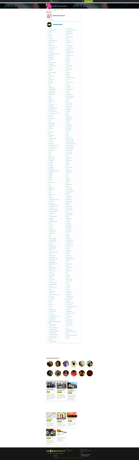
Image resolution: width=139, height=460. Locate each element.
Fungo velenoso (51, 182)
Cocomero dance (51, 135)
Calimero (50, 86)
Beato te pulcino (51, 75)
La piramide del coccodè (70, 52)
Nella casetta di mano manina (71, 143)
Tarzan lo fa (68, 269)
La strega (67, 64)
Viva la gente (51, 19)
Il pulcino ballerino (52, 269)
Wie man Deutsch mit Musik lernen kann (50, 419)
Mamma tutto (68, 111)
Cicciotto (50, 119)
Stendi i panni (68, 260)
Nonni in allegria (69, 157)
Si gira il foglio (68, 243)
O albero (67, 162)
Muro (67, 133)
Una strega (68, 314)
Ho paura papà (51, 208)
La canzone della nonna (53, 329)
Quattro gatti (68, 221)
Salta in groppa (68, 231)
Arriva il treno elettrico (52, 62)
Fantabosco (50, 174)
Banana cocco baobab (52, 72)
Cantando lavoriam (52, 87)
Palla (67, 175)
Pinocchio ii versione (69, 208)
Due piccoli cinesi (51, 158)
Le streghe (68, 91)
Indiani (50, 289)
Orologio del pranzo (69, 170)
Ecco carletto (51, 162)
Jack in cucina (51, 304)
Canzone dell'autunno (52, 89)
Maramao (67, 114)
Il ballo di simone (52, 233)
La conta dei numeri (69, 28)
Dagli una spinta (51, 143)
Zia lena (67, 338)
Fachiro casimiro (51, 172)
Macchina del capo (69, 106)
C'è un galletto (51, 106)
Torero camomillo (69, 280)
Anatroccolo (51, 50)
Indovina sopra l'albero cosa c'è (54, 294)
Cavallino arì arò (51, 104)
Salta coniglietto (68, 230)
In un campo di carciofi (53, 287)
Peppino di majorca (69, 189)
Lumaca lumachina (69, 104)
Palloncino (68, 177)
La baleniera (51, 313)
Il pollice (50, 265)
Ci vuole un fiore (51, 114)
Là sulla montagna (69, 65)
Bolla (49, 84)
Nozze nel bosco (68, 160)
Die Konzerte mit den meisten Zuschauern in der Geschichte (72, 419)
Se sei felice (68, 236)
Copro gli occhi (51, 141)
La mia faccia (68, 40)
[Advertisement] (87, 15)
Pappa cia (67, 186)
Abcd (49, 33)
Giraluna (50, 196)
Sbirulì (67, 233)
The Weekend (49, 420)
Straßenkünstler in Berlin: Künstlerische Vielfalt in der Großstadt (61, 390)
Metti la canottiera (69, 118)
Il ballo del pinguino (52, 230)
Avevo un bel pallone (52, 65)
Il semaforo (51, 272)
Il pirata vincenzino (52, 262)
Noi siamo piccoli (69, 150)
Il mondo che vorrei (52, 255)
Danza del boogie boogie (53, 147)
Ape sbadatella (51, 57)
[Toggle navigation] (47, 1)
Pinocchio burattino (69, 206)
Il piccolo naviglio (52, 260)
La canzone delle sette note (53, 334)
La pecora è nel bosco (69, 48)
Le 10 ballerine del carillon (70, 77)
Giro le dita (51, 197)
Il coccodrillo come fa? (52, 241)
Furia (49, 184)
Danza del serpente (52, 148)
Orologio (67, 169)
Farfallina (50, 177)
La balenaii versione (52, 311)
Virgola (67, 328)
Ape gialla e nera (51, 55)
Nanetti (67, 135)
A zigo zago (50, 31)
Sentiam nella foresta (69, 241)
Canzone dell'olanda (52, 92)
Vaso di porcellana (69, 321)
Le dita (67, 80)
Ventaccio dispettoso (69, 324)
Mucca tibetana (68, 130)
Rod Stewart (70, 421)
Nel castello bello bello (70, 141)
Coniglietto (50, 140)
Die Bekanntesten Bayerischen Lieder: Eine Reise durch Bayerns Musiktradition (72, 390)
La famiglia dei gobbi (69, 33)
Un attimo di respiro (69, 297)
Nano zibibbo (68, 136)
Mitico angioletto (69, 125)
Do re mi (50, 155)
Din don (50, 153)
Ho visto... (50, 214)
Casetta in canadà (51, 101)
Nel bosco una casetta (69, 140)
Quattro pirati (68, 223)
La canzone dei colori (52, 324)
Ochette (67, 165)
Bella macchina (51, 79)
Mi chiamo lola (68, 119)
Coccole (50, 133)
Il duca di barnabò (52, 245)
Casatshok (50, 99)
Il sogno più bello (52, 274)
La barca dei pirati (52, 314)
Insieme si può (51, 296)
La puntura (68, 58)
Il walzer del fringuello (52, 284)
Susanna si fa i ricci (69, 267)
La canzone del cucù (52, 326)
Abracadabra (51, 35)
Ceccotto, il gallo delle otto (53, 108)
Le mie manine (68, 86)
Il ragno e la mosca (52, 270)
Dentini (50, 152)
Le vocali (67, 92)
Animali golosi (51, 52)
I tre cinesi (50, 226)
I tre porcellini (51, 228)
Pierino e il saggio (69, 201)
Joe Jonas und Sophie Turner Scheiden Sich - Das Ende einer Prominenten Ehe (51, 389)
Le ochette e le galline (69, 89)
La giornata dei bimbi (69, 36)
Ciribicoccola (51, 128)
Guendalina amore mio (53, 204)
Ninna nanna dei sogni (70, 147)
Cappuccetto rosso (52, 94)
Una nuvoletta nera (69, 311)
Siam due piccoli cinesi (69, 245)
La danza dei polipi (69, 31)
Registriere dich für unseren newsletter (86, 454)
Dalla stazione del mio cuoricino (54, 145)
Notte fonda (68, 158)
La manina (68, 38)
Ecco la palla (51, 163)
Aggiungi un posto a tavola (53, 40)
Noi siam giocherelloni (69, 148)
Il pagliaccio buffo (52, 257)
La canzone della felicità (53, 327)
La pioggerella (68, 50)
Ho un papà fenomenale (53, 211)
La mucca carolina (69, 45)
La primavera (68, 53)
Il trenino (50, 277)
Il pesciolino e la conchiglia (53, 258)
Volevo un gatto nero (69, 330)
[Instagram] (56, 456)
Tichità (67, 274)
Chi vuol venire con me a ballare (54, 113)
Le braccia (67, 79)
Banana (50, 70)
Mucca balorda (68, 128)
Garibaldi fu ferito (52, 189)
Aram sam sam (51, 58)
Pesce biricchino (68, 192)
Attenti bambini (51, 64)
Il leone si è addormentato (53, 252)
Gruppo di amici (51, 202)
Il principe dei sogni (52, 267)
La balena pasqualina (52, 309)
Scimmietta (68, 235)
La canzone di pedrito (52, 337)
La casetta (50, 339)
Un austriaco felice (69, 299)
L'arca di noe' (68, 75)
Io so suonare (51, 299)
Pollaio (67, 211)
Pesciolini (67, 194)
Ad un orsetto (51, 38)
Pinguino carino (68, 202)
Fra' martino (51, 179)
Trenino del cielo (69, 291)
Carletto (50, 96)
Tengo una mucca (69, 270)
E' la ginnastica (51, 160)
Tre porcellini (68, 287)
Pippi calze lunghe (69, 209)
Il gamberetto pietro (52, 247)
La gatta (67, 35)
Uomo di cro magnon (69, 319)
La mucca (67, 43)
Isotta (50, 301)
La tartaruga (68, 67)
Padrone (67, 174)
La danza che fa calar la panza (71, 30)
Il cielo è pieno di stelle (53, 240)
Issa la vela (51, 302)
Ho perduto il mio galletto (53, 209)
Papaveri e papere (69, 184)
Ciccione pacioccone (52, 118)
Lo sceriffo (68, 99)
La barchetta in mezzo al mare (54, 316)
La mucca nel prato (69, 47)
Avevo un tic (51, 67)
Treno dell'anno (68, 292)
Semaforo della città (69, 240)
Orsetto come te (68, 172)
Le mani (67, 84)
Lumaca (67, 101)
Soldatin (67, 253)
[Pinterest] (55, 456)
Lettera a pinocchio (69, 97)
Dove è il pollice (51, 157)
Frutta (50, 180)
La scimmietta (68, 60)
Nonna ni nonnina (69, 153)
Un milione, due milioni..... (70, 302)
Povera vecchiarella (69, 213)
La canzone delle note (52, 332)
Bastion (50, 74)
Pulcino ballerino (69, 214)
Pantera (67, 182)
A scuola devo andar (52, 30)
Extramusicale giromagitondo (53, 170)
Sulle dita (67, 265)
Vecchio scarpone (69, 323)
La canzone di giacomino (53, 336)
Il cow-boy (50, 243)
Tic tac (67, 272)
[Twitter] (57, 456)
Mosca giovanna (68, 126)
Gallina (50, 186)
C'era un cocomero (52, 109)
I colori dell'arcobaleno (53, 216)
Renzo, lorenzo (68, 228)
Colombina (50, 136)
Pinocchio (67, 204)
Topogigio (67, 277)
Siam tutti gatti (68, 247)
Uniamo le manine (69, 316)
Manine (67, 113)
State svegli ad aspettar (70, 258)
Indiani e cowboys (52, 291)
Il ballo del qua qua (52, 231)
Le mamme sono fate (69, 82)
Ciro (49, 130)
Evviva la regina (51, 169)
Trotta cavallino (68, 294)
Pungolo (67, 216)
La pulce (67, 57)
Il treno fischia (51, 280)
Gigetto (50, 192)
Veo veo (67, 326)
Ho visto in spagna (52, 213)
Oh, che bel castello (69, 167)
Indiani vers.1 (51, 292)
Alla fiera (50, 43)
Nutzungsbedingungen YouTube (85, 455)
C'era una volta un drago (53, 111)
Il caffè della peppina (52, 238)
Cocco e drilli (51, 131)
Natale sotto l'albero (69, 138)
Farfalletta (50, 175)
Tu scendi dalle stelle (69, 296)
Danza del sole (51, 150)
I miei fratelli (51, 219)
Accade (50, 36)
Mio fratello (68, 121)
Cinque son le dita (52, 125)
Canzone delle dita (52, 91)
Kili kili (50, 306)
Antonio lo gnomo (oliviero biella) (54, 53)
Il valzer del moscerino (52, 282)
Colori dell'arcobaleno (52, 138)
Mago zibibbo (68, 109)
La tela (67, 70)
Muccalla (67, 131)
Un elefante (68, 301)
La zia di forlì (68, 72)
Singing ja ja (68, 252)
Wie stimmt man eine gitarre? (60, 434)
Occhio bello (68, 163)
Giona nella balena (52, 194)
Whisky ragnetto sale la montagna (71, 335)
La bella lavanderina (52, 318)
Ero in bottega (51, 167)
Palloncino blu (68, 179)
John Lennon (59, 421)
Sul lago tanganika (69, 263)
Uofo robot (68, 318)
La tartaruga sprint (69, 69)
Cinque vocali (51, 126)
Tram (67, 282)
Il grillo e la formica (52, 248)
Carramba (50, 97)
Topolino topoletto (69, 279)
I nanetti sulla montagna (53, 221)
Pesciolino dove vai (69, 196)
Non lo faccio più (69, 152)
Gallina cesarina (51, 187)
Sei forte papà (68, 238)
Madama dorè (68, 108)
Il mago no (51, 253)
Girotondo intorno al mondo (53, 199)
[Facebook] (53, 456)
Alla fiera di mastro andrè (53, 47)
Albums (55, 9)
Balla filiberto (51, 69)
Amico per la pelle (52, 48)
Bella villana (51, 80)
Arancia (50, 60)
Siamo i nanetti (68, 250)
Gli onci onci (51, 201)
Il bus (50, 236)
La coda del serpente (52, 341)
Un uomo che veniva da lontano (71, 306)
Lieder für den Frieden (60, 420)
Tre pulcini (68, 289)
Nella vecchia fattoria (69, 145)
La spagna (67, 62)
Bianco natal (51, 82)
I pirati (50, 223)
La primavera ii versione (70, 55)
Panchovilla (68, 180)
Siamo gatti (68, 248)
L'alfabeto (67, 74)
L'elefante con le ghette (70, 96)
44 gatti (50, 28)
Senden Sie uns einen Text (88, 1)
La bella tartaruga (52, 319)
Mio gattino (68, 123)
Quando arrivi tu (69, 218)
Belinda (50, 77)
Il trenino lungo (51, 279)
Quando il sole (68, 219)
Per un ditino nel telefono (70, 191)
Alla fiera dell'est (51, 45)
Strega (67, 262)
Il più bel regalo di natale (53, 263)
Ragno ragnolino (69, 226)
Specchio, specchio (69, 257)
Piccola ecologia (68, 199)
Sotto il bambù (68, 255)
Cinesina (50, 121)
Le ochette (68, 87)
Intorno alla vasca (52, 297)
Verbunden (61, 9)
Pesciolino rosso (68, 197)
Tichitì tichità (68, 275)
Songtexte (58, 9)
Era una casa (51, 165)
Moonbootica (59, 392)
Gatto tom (50, 191)
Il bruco (50, 235)
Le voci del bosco (69, 94)
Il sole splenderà (51, 275)
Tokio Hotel (48, 438)
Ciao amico (50, 116)
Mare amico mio (68, 116)
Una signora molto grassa (70, 313)
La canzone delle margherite (53, 331)
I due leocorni (51, 218)
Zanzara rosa (68, 336)
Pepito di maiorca (69, 187)
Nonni (67, 155)
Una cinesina (68, 309)
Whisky (67, 333)
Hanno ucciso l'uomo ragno (53, 206)
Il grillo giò (51, 250)
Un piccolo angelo (69, 304)
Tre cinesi (67, 284)
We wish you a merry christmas (71, 331)
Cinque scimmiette (52, 123)
